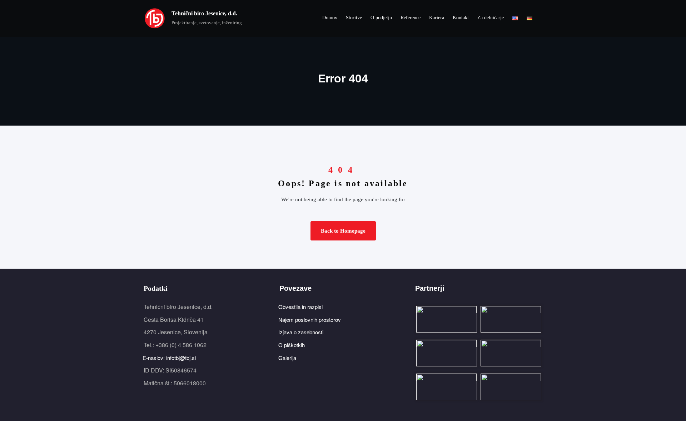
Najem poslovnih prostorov (310, 319)
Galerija (287, 357)
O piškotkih (292, 345)
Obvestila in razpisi (301, 306)
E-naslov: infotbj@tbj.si (170, 357)
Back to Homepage (343, 231)
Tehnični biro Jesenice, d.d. (204, 13)
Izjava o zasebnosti (301, 332)
